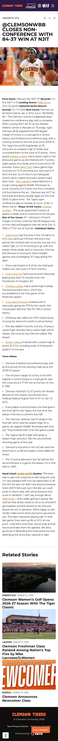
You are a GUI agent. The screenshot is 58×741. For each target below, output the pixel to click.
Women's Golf (9, 595)
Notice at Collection (41, 726)
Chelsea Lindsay (19, 156)
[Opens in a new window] (45, 5)
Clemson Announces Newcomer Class (19, 698)
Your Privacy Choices (17, 726)
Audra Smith (24, 473)
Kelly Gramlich (23, 181)
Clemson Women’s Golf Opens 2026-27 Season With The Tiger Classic (28, 603)
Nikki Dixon (44, 102)
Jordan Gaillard (13, 342)
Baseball (7, 692)
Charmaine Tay (13, 274)
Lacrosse (7, 642)
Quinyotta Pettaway (16, 302)
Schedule (39, 5)
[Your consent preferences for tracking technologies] (6, 735)
